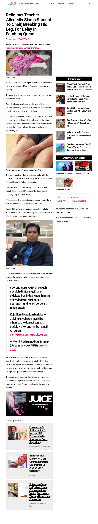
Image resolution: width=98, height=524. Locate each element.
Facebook (10, 48)
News (21, 4)
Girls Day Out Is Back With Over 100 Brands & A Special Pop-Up (79, 123)
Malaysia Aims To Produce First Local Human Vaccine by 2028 (79, 135)
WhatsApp (36, 48)
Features (29, 4)
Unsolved (61, 4)
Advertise (74, 197)
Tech (51, 4)
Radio (71, 4)
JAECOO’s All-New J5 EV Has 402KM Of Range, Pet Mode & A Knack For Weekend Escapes (79, 87)
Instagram (18, 48)
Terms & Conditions (78, 201)
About (60, 197)
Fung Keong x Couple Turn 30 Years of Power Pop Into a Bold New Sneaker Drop (79, 147)
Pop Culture (40, 4)
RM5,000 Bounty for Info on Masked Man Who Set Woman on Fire (79, 111)
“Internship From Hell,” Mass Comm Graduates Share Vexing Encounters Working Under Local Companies (39, 492)
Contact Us (62, 201)
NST (17, 131)
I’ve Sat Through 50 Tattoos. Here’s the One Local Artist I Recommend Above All (78, 99)
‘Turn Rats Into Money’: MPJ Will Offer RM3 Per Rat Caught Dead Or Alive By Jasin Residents (38, 463)
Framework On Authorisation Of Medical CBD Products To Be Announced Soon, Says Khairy (38, 435)
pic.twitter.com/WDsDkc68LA (28, 334)
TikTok (26, 48)
